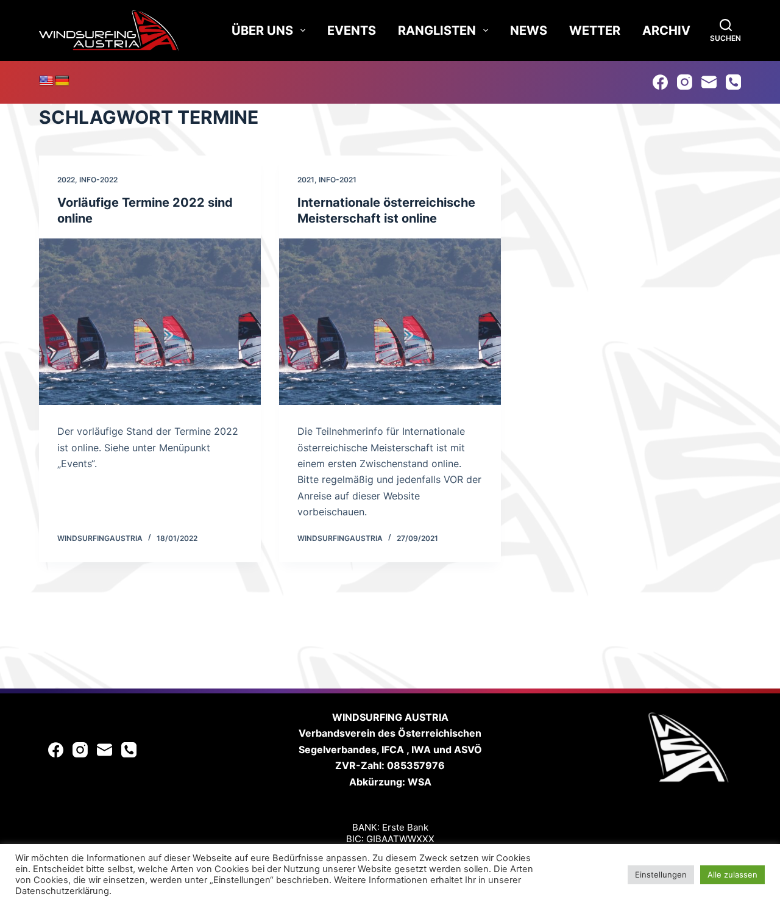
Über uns (262, 30)
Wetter (594, 30)
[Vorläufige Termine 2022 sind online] (150, 321)
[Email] (709, 82)
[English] (46, 81)
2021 (305, 179)
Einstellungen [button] (661, 874)
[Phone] (733, 82)
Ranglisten (437, 30)
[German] (62, 81)
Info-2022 (98, 179)
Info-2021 (337, 179)
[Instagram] (684, 82)
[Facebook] (660, 82)
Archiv (666, 30)
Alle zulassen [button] (732, 874)
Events (351, 30)
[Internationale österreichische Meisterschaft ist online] (390, 321)
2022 (66, 179)
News (528, 30)
